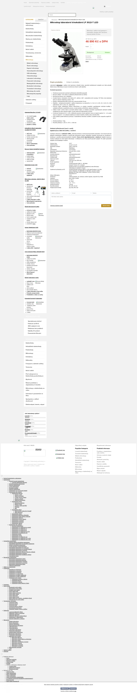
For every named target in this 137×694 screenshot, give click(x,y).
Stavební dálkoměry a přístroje (17, 618)
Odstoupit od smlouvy (38, 6)
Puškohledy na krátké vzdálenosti (17, 575)
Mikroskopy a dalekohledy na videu (35, 389)
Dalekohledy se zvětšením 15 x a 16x (21, 538)
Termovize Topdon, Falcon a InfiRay (18, 609)
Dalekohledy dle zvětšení (15, 524)
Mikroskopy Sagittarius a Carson (20, 641)
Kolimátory (29, 46)
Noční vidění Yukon (14, 594)
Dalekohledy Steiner (17, 523)
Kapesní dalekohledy (14, 485)
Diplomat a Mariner (19, 503)
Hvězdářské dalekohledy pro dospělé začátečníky (21, 543)
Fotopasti (29, 103)
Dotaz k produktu (72, 82)
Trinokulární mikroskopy (34, 88)
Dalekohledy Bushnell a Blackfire (20, 515)
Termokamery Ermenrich (15, 607)
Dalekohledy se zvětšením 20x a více (21, 539)
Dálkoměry (29, 56)
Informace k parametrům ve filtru (34, 394)
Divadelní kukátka (13, 488)
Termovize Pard (13, 605)
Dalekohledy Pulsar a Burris (19, 519)
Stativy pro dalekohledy (33, 39)
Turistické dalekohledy (81, 453)
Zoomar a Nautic (19, 499)
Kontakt (63, 2)
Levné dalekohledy (14, 486)
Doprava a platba (45, 2)
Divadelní (27, 429)
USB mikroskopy (32, 73)
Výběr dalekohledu (11, 673)
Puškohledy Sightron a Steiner (19, 579)
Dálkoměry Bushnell (14, 614)
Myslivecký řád (10, 680)
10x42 (32, 117)
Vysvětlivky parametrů (103, 466)
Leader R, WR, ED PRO (21, 505)
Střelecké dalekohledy (14, 565)
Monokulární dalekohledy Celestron (18, 561)
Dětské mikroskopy (32, 63)
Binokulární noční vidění (15, 587)
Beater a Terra (18, 504)
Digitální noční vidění (14, 590)
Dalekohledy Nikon (17, 509)
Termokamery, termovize (33, 53)
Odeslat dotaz (106, 205)
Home (25, 2)
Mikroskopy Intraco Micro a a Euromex (21, 639)
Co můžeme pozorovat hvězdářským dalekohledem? (19, 678)
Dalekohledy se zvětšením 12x (19, 537)
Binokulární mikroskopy (34, 86)
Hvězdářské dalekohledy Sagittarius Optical (20, 554)
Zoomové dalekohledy (17, 526)
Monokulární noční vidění (15, 588)
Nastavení (73, 688)
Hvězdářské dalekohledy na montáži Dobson (20, 549)
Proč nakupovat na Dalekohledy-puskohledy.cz (34, 375)
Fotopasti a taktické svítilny (34, 363)
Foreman (17, 507)
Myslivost (29, 379)
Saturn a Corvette (19, 496)
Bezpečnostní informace (104, 445)
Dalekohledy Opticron (17, 518)
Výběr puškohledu (11, 675)
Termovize (29, 367)
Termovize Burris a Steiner (15, 606)
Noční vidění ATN (13, 595)
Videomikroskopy (32, 76)
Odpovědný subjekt (80, 445)
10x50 (34, 116)
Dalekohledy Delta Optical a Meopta (21, 516)
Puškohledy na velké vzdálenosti (17, 576)
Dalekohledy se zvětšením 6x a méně (21, 527)
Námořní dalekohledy (14, 489)
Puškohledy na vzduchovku (16, 573)
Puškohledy (29, 42)
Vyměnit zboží (27, 6)
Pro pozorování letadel (31, 433)
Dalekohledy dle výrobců (15, 492)
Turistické (27, 419)
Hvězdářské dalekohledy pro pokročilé (19, 548)
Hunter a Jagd (18, 494)
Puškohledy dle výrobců (15, 578)
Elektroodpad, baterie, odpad (35, 404)
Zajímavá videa (10, 671)
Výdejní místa (55, 2)
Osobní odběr (101, 461)
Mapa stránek (100, 468)
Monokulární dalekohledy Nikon (17, 564)
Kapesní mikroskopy (33, 68)
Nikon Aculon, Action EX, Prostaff (23, 511)
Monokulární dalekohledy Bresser (17, 560)
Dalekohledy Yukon (17, 514)
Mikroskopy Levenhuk (17, 646)
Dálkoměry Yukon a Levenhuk (16, 613)
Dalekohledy (30, 28)
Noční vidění (30, 49)
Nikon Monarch (18, 512)
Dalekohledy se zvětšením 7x (19, 528)
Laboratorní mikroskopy (34, 78)
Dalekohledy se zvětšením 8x (19, 530)
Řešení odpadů (101, 470)
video (34, 223)
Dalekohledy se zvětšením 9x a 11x (21, 531)
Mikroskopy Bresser (17, 637)
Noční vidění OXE (13, 591)
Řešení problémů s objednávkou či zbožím (33, 384)
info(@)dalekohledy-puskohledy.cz (67, 11)
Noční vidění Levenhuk (15, 592)
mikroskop (59, 85)
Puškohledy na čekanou (15, 572)
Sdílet (86, 61)
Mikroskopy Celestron (17, 644)
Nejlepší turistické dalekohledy (17, 484)
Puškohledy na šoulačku (15, 571)
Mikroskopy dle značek (33, 91)
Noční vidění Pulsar (14, 597)
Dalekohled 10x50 (16, 534)
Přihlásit (108, 6)
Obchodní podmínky (34, 2)
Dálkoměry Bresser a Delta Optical (18, 616)
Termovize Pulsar (13, 603)
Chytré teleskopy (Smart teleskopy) (18, 546)
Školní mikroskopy (32, 65)
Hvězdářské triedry (14, 556)
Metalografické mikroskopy (34, 83)
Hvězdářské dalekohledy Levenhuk (18, 550)
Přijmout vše (64, 688)
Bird (16, 508)
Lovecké (27, 416)
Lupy (28, 96)
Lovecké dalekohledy (81, 451)
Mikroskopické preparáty (34, 93)
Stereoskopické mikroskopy (35, 71)
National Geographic (20, 500)
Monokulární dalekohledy (34, 35)
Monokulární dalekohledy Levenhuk (18, 563)
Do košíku (102, 47)
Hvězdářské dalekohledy (33, 32)
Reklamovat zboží (50, 6)
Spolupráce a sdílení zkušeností (32, 400)
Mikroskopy (54, 19)
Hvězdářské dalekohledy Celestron (18, 553)
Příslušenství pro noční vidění (16, 599)
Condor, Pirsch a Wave (20, 497)
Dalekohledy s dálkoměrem (16, 617)
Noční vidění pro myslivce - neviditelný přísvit (20, 598)
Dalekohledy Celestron (18, 522)
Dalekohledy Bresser (17, 493)
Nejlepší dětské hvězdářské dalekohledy (19, 542)
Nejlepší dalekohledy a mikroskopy (33, 24)
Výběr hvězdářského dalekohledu (14, 677)
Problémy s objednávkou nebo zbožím (104, 452)
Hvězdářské (28, 423)
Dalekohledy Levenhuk (18, 520)
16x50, (28, 117)
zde (75, 691)
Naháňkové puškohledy (15, 569)
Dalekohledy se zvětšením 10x (19, 533)
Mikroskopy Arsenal (17, 643)
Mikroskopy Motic (16, 640)
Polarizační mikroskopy (34, 81)
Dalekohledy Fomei (17, 501)
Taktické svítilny (31, 99)
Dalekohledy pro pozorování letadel (18, 490)
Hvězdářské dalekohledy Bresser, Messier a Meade (22, 552)
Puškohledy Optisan (17, 582)
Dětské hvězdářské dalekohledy (17, 545)
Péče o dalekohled (11, 674)
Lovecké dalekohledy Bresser (19, 482)
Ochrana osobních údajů (56, 205)
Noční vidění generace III (12, 681)
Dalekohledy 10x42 (17, 535)
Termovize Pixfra (13, 602)
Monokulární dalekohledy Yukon (17, 558)
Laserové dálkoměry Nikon (16, 612)
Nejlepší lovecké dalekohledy (16, 481)
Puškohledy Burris (16, 580)
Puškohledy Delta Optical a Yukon (20, 583)
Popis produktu (56, 82)
